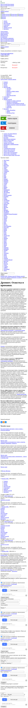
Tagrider (6, 250)
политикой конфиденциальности (9, 584)
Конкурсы (9, 107)
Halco (5, 185)
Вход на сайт (4, 4)
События (9, 106)
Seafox (5, 237)
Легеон (5, 262)
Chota (5, 168)
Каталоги (9, 92)
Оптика (5, 147)
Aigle (5, 161)
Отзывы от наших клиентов (14, 100)
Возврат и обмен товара (13, 91)
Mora (5, 208)
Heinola (5, 187)
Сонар (5, 265)
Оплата (8, 90)
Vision (5, 254)
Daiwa (5, 173)
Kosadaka (6, 196)
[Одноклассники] (3, 422)
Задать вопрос (4, 31)
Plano (5, 223)
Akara (5, 163)
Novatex (6, 216)
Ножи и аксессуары (9, 140)
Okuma (5, 218)
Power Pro (6, 227)
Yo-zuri (5, 257)
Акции (5, 21)
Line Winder (6, 200)
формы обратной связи (6, 569)
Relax (5, 231)
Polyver (5, 224)
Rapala (5, 230)
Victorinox (6, 253)
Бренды (8, 94)
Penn (5, 222)
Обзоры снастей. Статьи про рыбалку (16, 104)
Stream (5, 245)
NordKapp (6, 212)
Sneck (5, 241)
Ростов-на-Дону (11, 113)
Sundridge (6, 247)
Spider (5, 242)
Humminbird (7, 189)
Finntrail (6, 179)
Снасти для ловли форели (10, 133)
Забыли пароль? (5, 11)
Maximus (6, 207)
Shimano (6, 238)
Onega (5, 219)
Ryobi (5, 233)
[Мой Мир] (6, 422)
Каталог (6, 83)
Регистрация (10, 4)
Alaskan (5, 164)
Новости (6, 26)
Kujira (5, 198)
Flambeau (6, 181)
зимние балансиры (21, 394)
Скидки (6, 22)
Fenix (5, 176)
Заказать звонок (5, 32)
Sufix (5, 246)
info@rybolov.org (8, 496)
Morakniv (6, 210)
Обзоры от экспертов (12, 102)
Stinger (5, 243)
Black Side (6, 165)
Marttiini (6, 204)
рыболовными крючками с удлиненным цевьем (13, 330)
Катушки (6, 137)
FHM (5, 177)
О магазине (6, 25)
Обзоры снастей (8, 27)
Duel (5, 175)
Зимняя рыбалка (8, 135)
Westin (5, 255)
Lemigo (5, 199)
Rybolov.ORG (4, 276)
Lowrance (6, 202)
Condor (5, 172)
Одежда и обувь (8, 141)
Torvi (5, 251)
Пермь (8, 111)
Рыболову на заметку (16, 277)
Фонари (6, 145)
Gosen (5, 184)
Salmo (5, 234)
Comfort (6, 169)
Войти (2, 12)
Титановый (6, 269)
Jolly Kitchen (7, 192)
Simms (5, 239)
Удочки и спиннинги (9, 136)
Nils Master (6, 211)
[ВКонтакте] (1, 422)
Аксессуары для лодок (9, 149)
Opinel (5, 220)
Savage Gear (7, 235)
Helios (5, 188)
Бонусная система (11, 95)
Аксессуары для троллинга (10, 152)
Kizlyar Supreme (8, 195)
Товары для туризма (9, 143)
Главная (6, 82)
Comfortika (6, 171)
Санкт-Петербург (11, 110)
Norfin (5, 215)
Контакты (6, 29)
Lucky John (6, 203)
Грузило (3, 346)
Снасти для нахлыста (9, 151)
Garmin (5, 183)
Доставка (9, 88)
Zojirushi (6, 258)
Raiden (5, 228)
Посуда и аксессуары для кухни (12, 155)
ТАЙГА (5, 268)
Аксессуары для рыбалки (10, 153)
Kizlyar (5, 194)
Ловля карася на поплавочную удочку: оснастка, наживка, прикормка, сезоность (13, 442)
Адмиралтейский (8, 259)
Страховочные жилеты (9, 148)
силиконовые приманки (7, 361)
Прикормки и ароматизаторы (11, 144)
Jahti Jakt (6, 191)
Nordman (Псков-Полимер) (10, 214)
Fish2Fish (6, 180)
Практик (6, 263)
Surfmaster (6, 249)
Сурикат (6, 266)
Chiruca (5, 167)
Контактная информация (7, 53)
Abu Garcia (6, 160)
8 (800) (5, 54)
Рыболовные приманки (10, 139)
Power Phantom (7, 226)
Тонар (5, 270)
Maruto (5, 206)
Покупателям (7, 23)
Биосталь (6, 261)
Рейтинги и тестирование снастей (15, 103)
